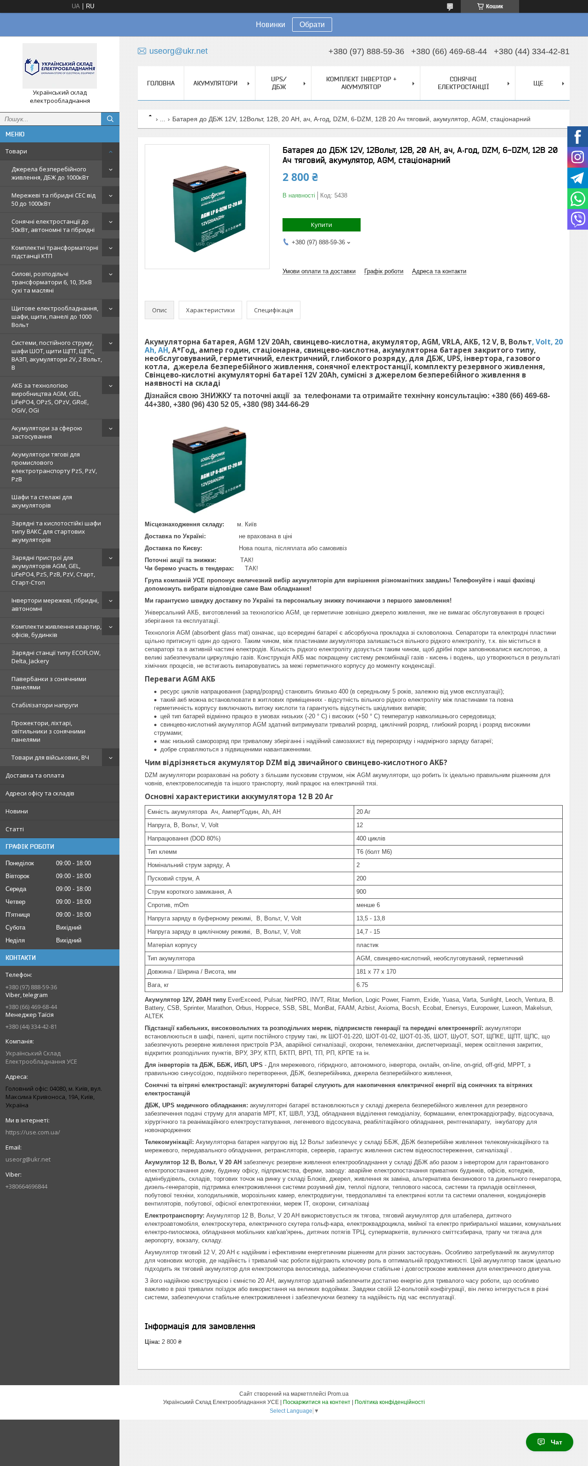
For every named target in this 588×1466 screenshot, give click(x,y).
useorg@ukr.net (28, 1159)
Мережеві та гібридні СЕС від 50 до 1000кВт (53, 199)
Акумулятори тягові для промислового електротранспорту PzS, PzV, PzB (54, 466)
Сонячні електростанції (463, 82)
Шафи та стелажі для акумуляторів (41, 501)
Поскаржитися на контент (317, 1402)
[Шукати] (110, 119)
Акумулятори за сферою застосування (46, 432)
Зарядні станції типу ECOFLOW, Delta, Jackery (56, 656)
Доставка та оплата (35, 775)
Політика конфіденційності (390, 1402)
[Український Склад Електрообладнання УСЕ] (60, 66)
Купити (321, 224)
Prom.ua (338, 1394)
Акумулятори (215, 83)
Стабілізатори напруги (44, 705)
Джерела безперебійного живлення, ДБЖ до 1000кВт (50, 173)
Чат (556, 1442)
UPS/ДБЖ (279, 82)
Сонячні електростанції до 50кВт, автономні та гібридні (53, 225)
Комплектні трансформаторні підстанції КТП (54, 251)
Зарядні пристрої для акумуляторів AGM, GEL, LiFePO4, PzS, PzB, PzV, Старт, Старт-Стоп (53, 569)
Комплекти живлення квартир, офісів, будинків (56, 630)
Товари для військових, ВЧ (50, 757)
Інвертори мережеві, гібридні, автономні (55, 604)
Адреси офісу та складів (40, 793)
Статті (15, 829)
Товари (16, 151)
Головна (161, 83)
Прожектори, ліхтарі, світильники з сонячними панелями (48, 731)
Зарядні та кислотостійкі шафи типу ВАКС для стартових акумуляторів (56, 531)
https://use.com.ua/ (33, 1132)
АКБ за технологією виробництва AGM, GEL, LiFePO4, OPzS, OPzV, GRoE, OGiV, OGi (50, 397)
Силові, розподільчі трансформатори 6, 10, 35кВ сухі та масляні (51, 282)
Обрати (312, 24)
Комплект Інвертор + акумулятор (361, 82)
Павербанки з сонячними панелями (48, 683)
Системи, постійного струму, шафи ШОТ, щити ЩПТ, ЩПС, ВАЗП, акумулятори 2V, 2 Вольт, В (56, 355)
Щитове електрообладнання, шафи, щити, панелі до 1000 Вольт (54, 316)
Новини (17, 811)
